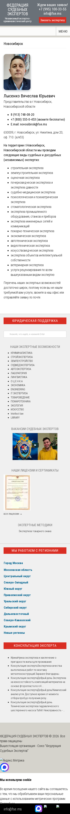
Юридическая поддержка (35, 321)
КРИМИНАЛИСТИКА (21, 353)
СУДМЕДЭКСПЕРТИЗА (22, 365)
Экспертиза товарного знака (35, 531)
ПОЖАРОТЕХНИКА (21, 401)
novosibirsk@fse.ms (33, 124)
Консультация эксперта (35, 645)
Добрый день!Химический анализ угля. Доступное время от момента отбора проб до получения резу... (38, 694)
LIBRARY (15, 417)
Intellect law (17, 413)
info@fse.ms (52, 13)
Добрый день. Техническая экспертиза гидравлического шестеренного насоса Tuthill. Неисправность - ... (38, 706)
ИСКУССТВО (17, 409)
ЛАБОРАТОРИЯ (19, 373)
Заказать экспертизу (52, 20)
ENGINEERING (18, 389)
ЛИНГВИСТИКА (19, 377)
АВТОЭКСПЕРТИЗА (21, 369)
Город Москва (13, 563)
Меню (63, 31)
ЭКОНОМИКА (18, 385)
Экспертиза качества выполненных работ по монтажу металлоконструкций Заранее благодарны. (36, 669)
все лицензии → (13, 513)
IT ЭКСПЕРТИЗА (19, 393)
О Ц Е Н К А (17, 381)
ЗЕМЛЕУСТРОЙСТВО (22, 361)
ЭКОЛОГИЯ (17, 405)
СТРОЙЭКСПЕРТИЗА (22, 357)
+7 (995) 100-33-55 (52, 9)
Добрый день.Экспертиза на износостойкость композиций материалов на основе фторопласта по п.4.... (38, 682)
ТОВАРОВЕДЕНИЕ (20, 397)
